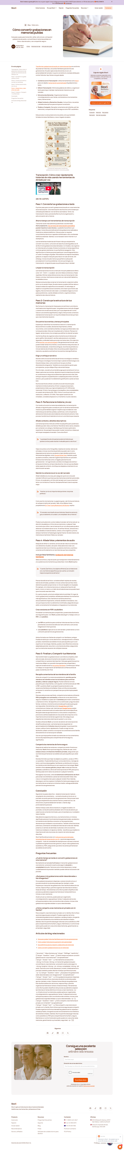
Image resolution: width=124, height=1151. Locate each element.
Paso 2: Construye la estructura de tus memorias (18, 81)
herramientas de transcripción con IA (47, 839)
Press (39, 1129)
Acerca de (14, 1120)
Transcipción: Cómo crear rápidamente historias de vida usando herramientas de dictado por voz (18, 72)
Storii (77, 81)
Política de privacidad (88, 1086)
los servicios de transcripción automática (61, 226)
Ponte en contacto (70, 1129)
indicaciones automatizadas (64, 837)
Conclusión (14, 96)
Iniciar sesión (99, 8)
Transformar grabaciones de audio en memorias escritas (53, 66)
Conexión (92, 112)
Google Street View (61, 455)
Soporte (40, 1123)
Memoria (98, 112)
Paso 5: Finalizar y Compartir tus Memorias (18, 93)
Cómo (28, 46)
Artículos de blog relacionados (18, 101)
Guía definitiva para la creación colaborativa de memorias (56, 945)
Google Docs (63, 706)
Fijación (13, 1123)
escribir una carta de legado (48, 342)
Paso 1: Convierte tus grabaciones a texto (18, 77)
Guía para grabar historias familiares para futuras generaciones (58, 939)
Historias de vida (35, 46)
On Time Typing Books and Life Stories (57, 505)
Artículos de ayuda (47, 46)
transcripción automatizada (57, 83)
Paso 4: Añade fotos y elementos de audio (18, 89)
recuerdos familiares (59, 665)
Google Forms (66, 708)
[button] (52, 8)
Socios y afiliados (16, 1131)
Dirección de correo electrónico (73, 1063)
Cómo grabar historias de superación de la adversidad (55, 942)
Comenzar (68, 3)
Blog (39, 1126)
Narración (92, 115)
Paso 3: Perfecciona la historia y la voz (18, 85)
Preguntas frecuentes (17, 98)
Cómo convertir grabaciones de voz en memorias (53, 948)
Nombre (66, 1056)
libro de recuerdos (101, 115)
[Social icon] (48, 1033)
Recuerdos (105, 112)
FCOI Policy (67, 1131)
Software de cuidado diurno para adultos (48, 1132)
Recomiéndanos (16, 1129)
